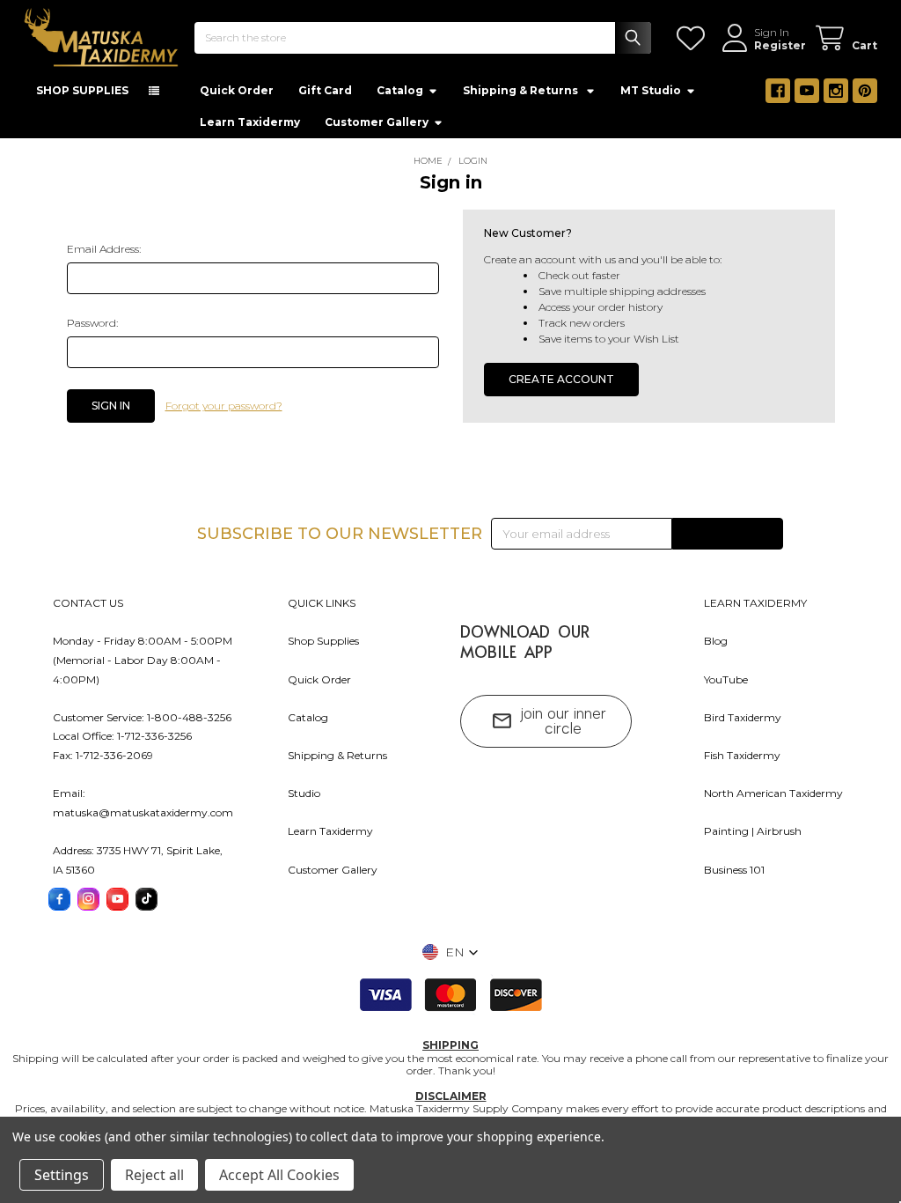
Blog (716, 640)
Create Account (561, 379)
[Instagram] (836, 90)
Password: (92, 322)
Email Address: (104, 248)
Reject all (154, 1175)
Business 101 (734, 869)
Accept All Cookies (279, 1175)
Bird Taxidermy (742, 717)
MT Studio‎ (650, 90)
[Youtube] (807, 90)
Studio (304, 793)
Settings (61, 1175)
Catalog (400, 90)
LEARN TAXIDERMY (755, 602)
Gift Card (325, 90)
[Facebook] (777, 90)
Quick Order (237, 90)
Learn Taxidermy (250, 122)
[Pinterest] (865, 90)
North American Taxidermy (773, 793)
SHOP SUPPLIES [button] (82, 90)
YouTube (726, 679)
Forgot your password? (223, 405)
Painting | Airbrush (753, 831)
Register (780, 45)
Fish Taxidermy (742, 755)
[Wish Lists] (694, 38)
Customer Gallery (377, 122)
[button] (450, 952)
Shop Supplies (323, 640)
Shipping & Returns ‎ (522, 90)
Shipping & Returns (337, 755)
